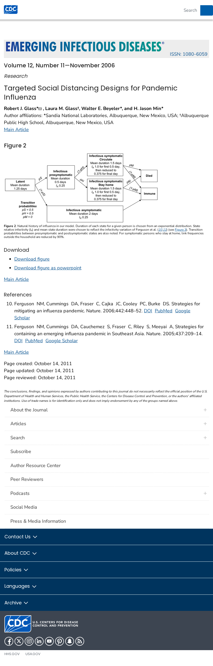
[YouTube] (49, 641)
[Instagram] (29, 641)
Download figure (32, 259)
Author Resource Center (35, 465)
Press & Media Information (38, 521)
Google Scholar (61, 341)
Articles (18, 424)
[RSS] (79, 641)
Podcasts (20, 493)
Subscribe (20, 451)
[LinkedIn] (39, 641)
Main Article (16, 129)
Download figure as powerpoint (47, 268)
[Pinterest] (59, 641)
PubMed (163, 311)
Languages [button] (17, 586)
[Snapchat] (69, 641)
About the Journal (29, 410)
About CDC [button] (17, 553)
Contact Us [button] (18, 536)
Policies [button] (13, 569)
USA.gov (33, 653)
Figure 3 (180, 230)
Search (17, 438)
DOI (148, 311)
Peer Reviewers (26, 479)
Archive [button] (13, 602)
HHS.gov (12, 653)
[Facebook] (8, 641)
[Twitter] (19, 641)
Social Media (23, 507)
